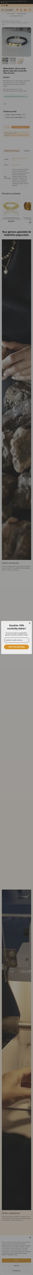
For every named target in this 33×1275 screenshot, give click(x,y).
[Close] (29, 623)
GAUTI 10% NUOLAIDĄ (17, 647)
